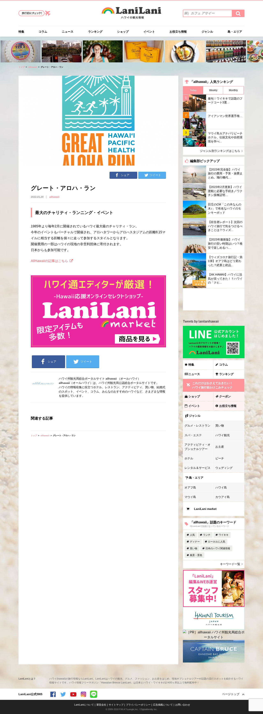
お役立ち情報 (178, 31)
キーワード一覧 (230, 564)
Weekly (213, 90)
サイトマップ (116, 704)
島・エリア (235, 31)
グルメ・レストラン (197, 425)
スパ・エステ (193, 435)
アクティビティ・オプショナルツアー (197, 447)
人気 (192, 534)
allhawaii (32, 67)
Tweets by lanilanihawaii (201, 321)
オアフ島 (190, 487)
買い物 (219, 425)
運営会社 (101, 704)
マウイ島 (190, 497)
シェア (125, 175)
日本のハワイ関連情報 (217, 548)
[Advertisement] (214, 299)
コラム (43, 31)
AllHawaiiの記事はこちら (49, 261)
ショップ (123, 31)
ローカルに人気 (216, 541)
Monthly (233, 90)
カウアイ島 (222, 497)
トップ (21, 67)
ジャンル (207, 31)
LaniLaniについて (84, 704)
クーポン (225, 396)
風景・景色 (196, 555)
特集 (21, 31)
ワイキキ (223, 534)
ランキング (95, 31)
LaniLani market (205, 508)
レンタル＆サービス (197, 467)
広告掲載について (163, 704)
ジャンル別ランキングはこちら (220, 150)
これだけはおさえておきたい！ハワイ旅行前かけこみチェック (212, 385)
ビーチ (219, 458)
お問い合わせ (182, 704)
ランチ (206, 534)
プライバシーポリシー (138, 704)
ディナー (195, 541)
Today (193, 90)
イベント (149, 31)
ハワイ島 (221, 487)
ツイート (155, 175)
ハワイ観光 (222, 435)
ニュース (67, 31)
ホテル (189, 458)
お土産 (219, 446)
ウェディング (224, 467)
